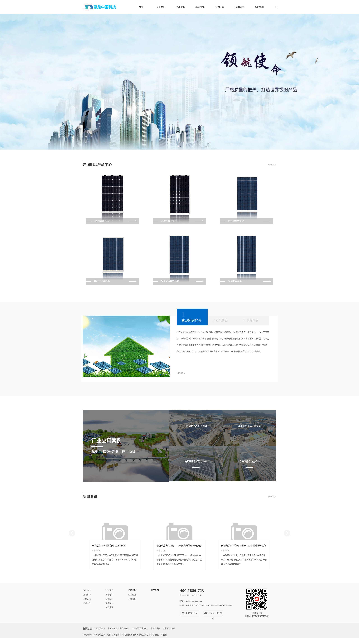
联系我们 (259, 7)
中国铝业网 (155, 628)
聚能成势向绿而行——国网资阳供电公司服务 (179, 545)
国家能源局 (100, 628)
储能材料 (109, 599)
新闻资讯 (200, 7)
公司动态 (132, 595)
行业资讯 (132, 599)
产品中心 (180, 7)
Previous (72, 533)
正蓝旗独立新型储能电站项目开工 (109, 545)
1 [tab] (178, 146)
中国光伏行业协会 (140, 628)
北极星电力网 (169, 628)
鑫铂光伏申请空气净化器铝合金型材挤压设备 (243, 545)
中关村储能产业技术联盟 (118, 628)
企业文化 (87, 599)
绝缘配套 (109, 607)
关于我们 (160, 7)
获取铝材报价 (192, 613)
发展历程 (87, 603)
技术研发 (219, 7)
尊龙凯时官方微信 (215, 614)
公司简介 (87, 595)
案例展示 (239, 7)
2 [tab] (180, 146)
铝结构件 (109, 603)
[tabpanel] (179, 75)
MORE (272, 164)
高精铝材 (109, 595)
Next (287, 533)
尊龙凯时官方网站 (147, 635)
